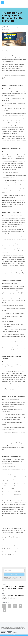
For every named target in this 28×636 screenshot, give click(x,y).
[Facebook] (4, 606)
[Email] (20, 606)
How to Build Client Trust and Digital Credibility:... (13, 596)
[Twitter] (9, 606)
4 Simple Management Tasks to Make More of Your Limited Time (13, 588)
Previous (4, 584)
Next (3, 593)
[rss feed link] (4, 610)
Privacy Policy (13, 578)
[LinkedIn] (15, 606)
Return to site (6, 602)
